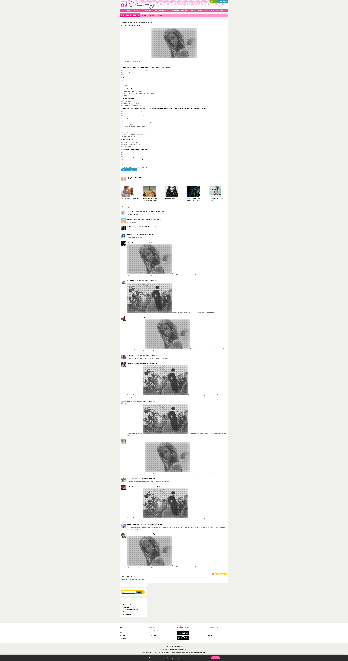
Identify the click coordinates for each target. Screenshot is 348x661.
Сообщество (219, 10)
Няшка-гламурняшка (132, 524)
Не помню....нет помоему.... (131, 154)
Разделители (126, 607)
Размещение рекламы (156, 630)
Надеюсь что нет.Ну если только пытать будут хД (137, 70)
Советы (200, 10)
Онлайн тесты (131, 25)
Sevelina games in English (186, 630)
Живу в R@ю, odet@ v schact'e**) (136, 486)
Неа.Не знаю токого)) (129, 136)
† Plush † (129, 317)
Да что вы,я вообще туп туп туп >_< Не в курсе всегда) (139, 93)
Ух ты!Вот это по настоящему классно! (134, 126)
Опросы (206, 10)
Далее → (223, 574)
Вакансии (153, 635)
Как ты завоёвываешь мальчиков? (130, 198)
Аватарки (128, 10)
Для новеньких (127, 614)
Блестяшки (136, 10)
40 (139, 25)
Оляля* (129, 478)
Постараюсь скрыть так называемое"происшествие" (138, 116)
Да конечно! (127, 95)
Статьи (155, 10)
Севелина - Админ (135, 178)
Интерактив (192, 10)
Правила (123, 638)
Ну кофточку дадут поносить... (132, 103)
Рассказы (184, 10)
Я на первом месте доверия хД (132, 105)
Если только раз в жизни (130, 81)
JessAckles (130, 363)
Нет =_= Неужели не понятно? (132, 165)
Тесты (212, 10)
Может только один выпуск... (132, 142)
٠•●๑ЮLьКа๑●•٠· (131, 355)
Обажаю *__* (127, 132)
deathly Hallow (130, 280)
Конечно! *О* (127, 163)
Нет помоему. (127, 146)
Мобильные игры (146, 10)
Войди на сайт (125, 579)
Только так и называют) (130, 152)
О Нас (123, 635)
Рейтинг (125, 612)
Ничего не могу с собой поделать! (133, 75)
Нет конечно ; (127, 83)
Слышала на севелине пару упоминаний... (135, 134)
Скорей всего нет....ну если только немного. (136, 167)
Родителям (153, 632)
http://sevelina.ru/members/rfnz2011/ (131, 61)
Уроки (168, 10)
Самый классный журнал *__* (132, 144)
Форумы (210, 635)
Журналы (161, 10)
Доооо (125, 85)
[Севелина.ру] (138, 8)
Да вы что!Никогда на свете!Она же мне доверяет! (137, 72)
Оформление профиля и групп (131, 609)
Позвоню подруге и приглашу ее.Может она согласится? (139, 124)
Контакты (123, 632)
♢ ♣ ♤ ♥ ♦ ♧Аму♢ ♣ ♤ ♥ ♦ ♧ (134, 534)
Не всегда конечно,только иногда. (133, 91)
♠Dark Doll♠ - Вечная (132, 226)
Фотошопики (175, 10)
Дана (128, 234)
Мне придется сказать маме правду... (134, 113)
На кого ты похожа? (170, 198)
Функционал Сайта (128, 604)
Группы (210, 632)
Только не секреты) (129, 101)
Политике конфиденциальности (187, 658)
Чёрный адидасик (131, 242)
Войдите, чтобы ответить (159, 211)
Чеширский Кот (131, 440)
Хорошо (215, 658)
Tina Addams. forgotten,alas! (134, 211)
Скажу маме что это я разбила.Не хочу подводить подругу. (140, 111)
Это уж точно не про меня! (131, 157)
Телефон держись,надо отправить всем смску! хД (137, 122)
